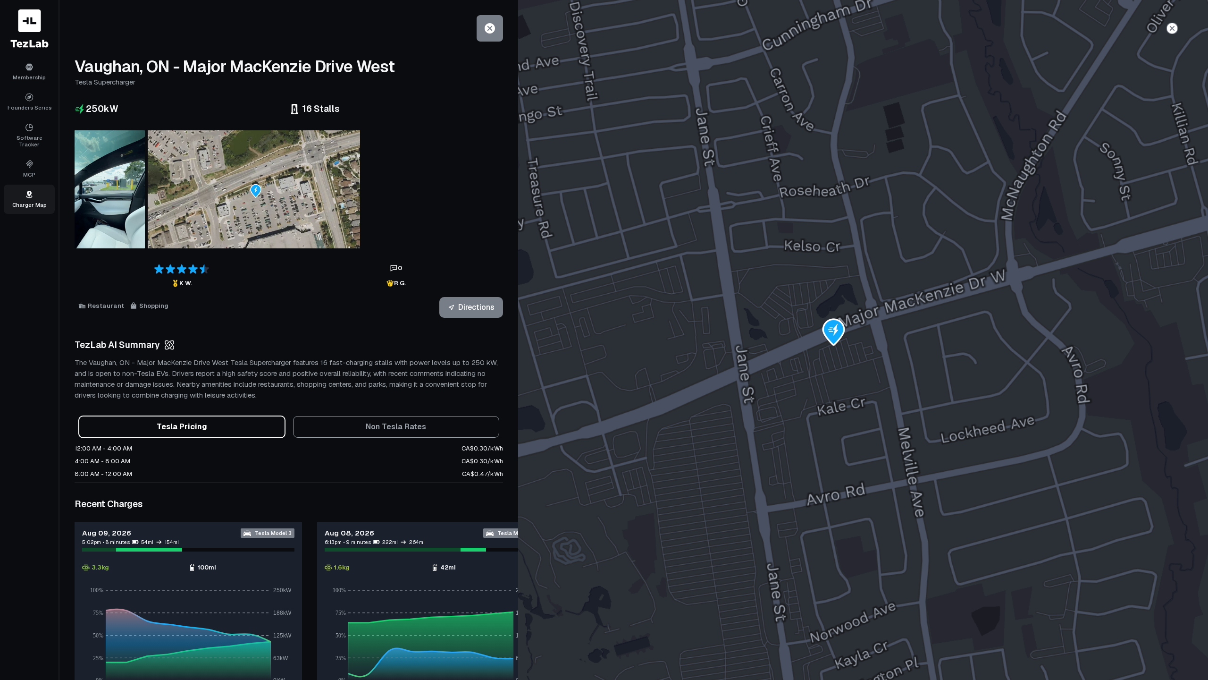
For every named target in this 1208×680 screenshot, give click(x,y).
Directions (476, 307)
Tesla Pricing (182, 427)
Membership (29, 77)
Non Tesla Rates (396, 427)
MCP (29, 174)
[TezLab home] (29, 28)
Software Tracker (29, 141)
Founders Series (29, 107)
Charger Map (29, 204)
